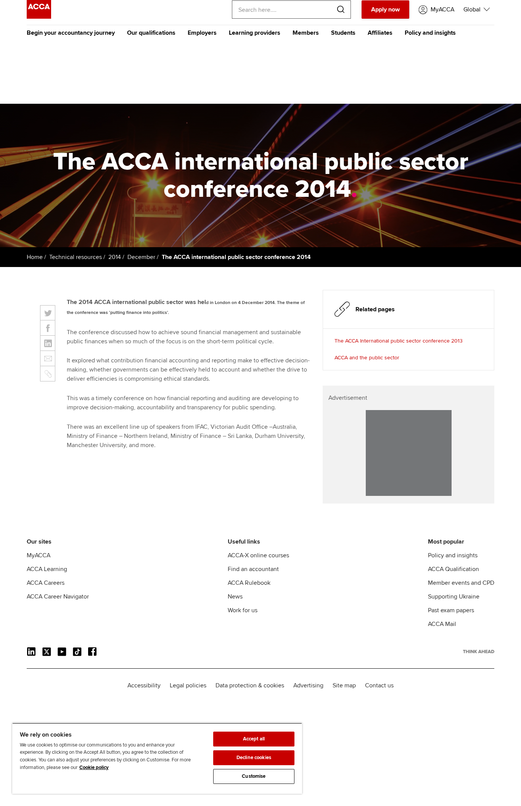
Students (343, 33)
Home (35, 257)
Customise (253, 776)
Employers (202, 33)
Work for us (242, 610)
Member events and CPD (461, 583)
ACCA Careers (45, 583)
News (235, 596)
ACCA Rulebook (249, 583)
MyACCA (38, 555)
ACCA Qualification (453, 569)
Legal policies (188, 685)
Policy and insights (430, 33)
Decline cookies (253, 758)
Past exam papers (451, 610)
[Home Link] (478, 651)
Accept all (254, 739)
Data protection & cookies (249, 685)
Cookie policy (94, 767)
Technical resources (75, 257)
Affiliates (380, 33)
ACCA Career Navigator (58, 596)
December (141, 257)
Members (306, 33)
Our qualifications (151, 33)
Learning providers (254, 33)
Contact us (379, 685)
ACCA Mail (442, 624)
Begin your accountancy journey (71, 33)
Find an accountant (253, 569)
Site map (344, 685)
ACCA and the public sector (366, 357)
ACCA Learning (47, 569)
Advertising (308, 685)
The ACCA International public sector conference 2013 (398, 341)
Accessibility (144, 685)
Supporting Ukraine (453, 596)
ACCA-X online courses (258, 555)
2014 (114, 257)
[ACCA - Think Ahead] (39, 17)
